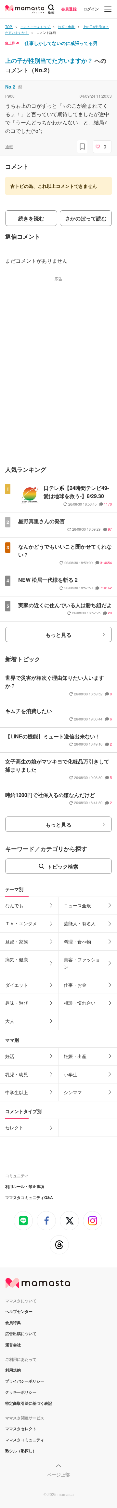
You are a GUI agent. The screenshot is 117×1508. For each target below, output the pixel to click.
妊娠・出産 (75, 1056)
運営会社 (13, 1345)
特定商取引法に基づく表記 (28, 1403)
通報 (9, 146)
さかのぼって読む (86, 218)
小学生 (70, 1074)
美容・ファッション (82, 963)
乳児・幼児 (16, 1074)
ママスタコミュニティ (24, 1440)
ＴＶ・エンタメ (21, 923)
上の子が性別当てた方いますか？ (50, 60)
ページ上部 (58, 1474)
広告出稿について (20, 1333)
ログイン (91, 9)
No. (10, 86)
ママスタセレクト (20, 1429)
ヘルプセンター (18, 1311)
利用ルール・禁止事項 (24, 1186)
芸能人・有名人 (80, 923)
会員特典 (13, 1322)
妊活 (9, 1056)
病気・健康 (16, 959)
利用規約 (13, 1370)
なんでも (14, 905)
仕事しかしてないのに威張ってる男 (61, 43)
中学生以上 (16, 1092)
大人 (9, 1021)
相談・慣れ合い (80, 1002)
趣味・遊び (16, 1002)
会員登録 (69, 9)
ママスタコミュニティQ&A (29, 1197)
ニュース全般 (77, 905)
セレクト (14, 1127)
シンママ (73, 1092)
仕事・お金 (75, 985)
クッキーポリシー (20, 1392)
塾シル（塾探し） (20, 1451)
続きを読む (31, 218)
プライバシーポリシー (24, 1381)
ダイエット (16, 985)
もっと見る (59, 634)
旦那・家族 (16, 941)
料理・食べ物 (77, 941)
